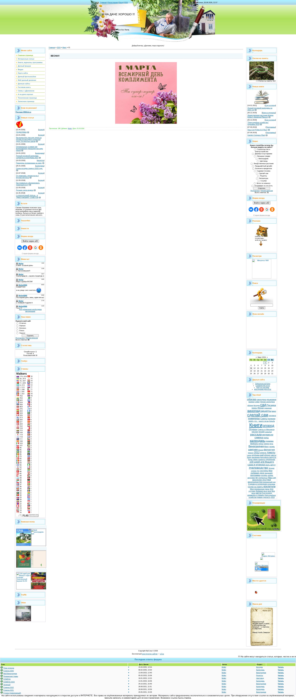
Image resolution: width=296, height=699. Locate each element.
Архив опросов (32, 338)
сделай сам (257, 415)
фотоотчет (269, 449)
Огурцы (253, 429)
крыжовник (271, 400)
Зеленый (6, 685)
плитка (266, 444)
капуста (272, 457)
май (262, 455)
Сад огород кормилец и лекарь (259, 494)
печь (271, 444)
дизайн (261, 432)
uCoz (162, 654)
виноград (254, 411)
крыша (260, 450)
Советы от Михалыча (266, 429)
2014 (264, 480)
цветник (253, 449)
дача (269, 491)
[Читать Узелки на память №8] (261, 79)
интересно (267, 434)
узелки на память (255, 487)
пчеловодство (258, 467)
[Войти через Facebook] (25, 247)
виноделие (257, 480)
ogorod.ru (266, 497)
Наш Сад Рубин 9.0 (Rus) (257, 130)
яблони (250, 405)
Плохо (21, 330)
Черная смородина (267, 402)
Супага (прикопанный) (12, 693)
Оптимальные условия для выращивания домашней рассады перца (29, 148)
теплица (272, 416)
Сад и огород (270, 105)
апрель (263, 453)
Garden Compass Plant (256, 135)
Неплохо (22, 328)
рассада (256, 434)
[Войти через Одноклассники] (41, 247)
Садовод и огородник (257, 484)
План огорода (8, 668)
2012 (257, 452)
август (273, 465)
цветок (258, 493)
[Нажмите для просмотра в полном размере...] (146, 123)
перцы (260, 444)
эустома (252, 491)
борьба (272, 421)
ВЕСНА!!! (55, 56)
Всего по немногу (263, 183)
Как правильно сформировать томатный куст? (28, 184)
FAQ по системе (262, 387)
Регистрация (113, 2)
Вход (121, 2)
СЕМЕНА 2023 (9, 682)
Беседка (259, 667)
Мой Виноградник (10, 673)
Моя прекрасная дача (259, 489)
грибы (266, 438)
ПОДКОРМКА (21, 132)
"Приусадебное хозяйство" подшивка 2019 (258, 123)
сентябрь (264, 471)
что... (256, 421)
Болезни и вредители (263, 168)
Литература (263, 178)
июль (267, 465)
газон (249, 455)
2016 (271, 489)
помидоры (254, 418)
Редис (250, 459)
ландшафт (269, 473)
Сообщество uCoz (263, 385)
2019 (273, 497)
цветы (273, 455)
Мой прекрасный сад (267, 482)
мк (256, 477)
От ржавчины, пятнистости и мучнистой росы (27, 176)
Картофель (264, 457)
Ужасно (22, 333)
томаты (271, 452)
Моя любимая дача (261, 472)
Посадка (271, 405)
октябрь (264, 475)
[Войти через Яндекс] (30, 247)
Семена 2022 (8, 687)
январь (260, 497)
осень (272, 446)
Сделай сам (263, 173)
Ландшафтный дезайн (263, 166)
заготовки (251, 478)
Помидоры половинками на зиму (29, 163)
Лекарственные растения (263, 163)
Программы (270, 127)
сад (263, 405)
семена (259, 437)
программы (255, 475)
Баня (249, 457)
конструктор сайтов (149, 654)
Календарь (260, 670)
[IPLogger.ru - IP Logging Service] (261, 559)
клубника (256, 455)
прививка (269, 441)
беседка (256, 405)
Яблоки (260, 408)
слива (257, 402)
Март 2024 (262, 357)
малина (251, 402)
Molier (70, 128)
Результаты (20, 338)
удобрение (270, 459)
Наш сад (272, 477)
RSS (126, 2)
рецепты (40, 160)
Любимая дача (261, 491)
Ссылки (264, 181)
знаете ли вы (264, 421)
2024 (59, 47)
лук (258, 471)
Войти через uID (30, 241)
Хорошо (22, 326)
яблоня (267, 455)
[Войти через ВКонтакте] (19, 247)
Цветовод (263, 161)
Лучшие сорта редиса (24, 190)
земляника (255, 457)
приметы (261, 459)
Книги (255, 425)
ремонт (251, 453)
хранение (268, 408)
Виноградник (263, 158)
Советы (263, 418)
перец (254, 408)
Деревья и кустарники (263, 154)
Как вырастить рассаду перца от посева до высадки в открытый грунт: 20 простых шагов (29, 139)
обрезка (251, 399)
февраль (254, 444)
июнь (255, 459)
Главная (103, 2)
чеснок (255, 432)
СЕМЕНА (6, 679)
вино (274, 411)
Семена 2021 (8, 690)
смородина (261, 400)
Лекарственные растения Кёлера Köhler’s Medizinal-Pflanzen (260, 116)
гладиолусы (262, 478)
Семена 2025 (8, 671)
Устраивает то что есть (263, 186)
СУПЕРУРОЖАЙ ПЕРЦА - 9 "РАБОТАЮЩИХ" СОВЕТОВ (27, 196)
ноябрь (270, 475)
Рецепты (263, 176)
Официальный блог (262, 384)
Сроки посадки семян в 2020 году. (29, 168)
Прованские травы (10, 676)
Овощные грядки (263, 156)
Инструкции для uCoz (262, 389)
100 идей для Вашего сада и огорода (261, 463)
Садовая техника (263, 171)
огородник (271, 484)
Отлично (22, 323)
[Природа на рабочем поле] (23, 620)
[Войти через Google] (35, 247)
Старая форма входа (30, 253)
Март (64, 47)
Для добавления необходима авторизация (30, 310)
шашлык (268, 432)
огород (41, 130)
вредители (269, 486)
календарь (40, 153)
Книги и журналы (268, 113)
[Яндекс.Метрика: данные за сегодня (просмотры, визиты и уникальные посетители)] (268, 554)
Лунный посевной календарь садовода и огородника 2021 (27, 157)
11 (251, 368)
